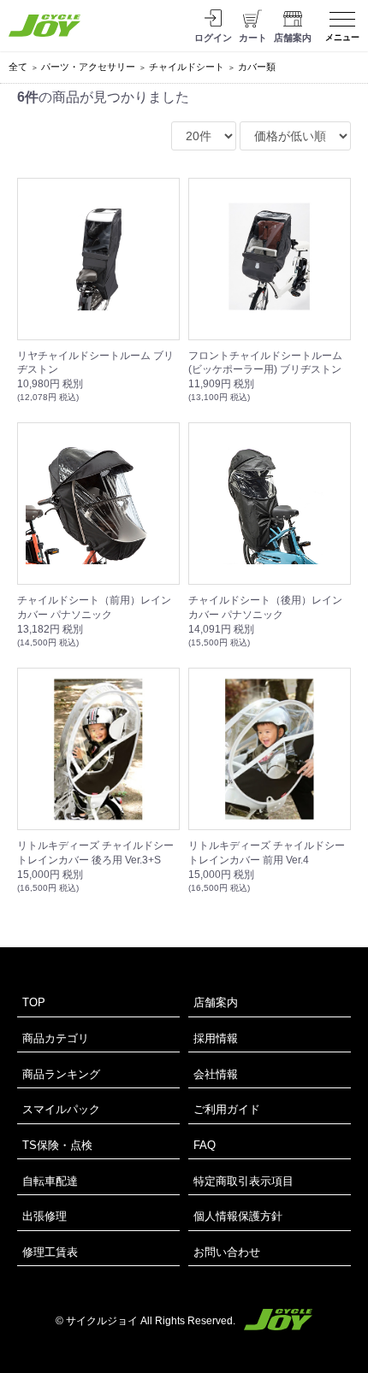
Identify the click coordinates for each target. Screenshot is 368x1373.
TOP (33, 1002)
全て (18, 67)
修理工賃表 (50, 1252)
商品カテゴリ (55, 1038)
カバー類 (257, 67)
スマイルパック (61, 1109)
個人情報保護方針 (237, 1216)
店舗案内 (215, 1002)
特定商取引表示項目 (243, 1181)
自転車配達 (50, 1181)
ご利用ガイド (226, 1109)
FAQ (204, 1145)
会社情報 (215, 1074)
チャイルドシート (186, 67)
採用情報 (215, 1038)
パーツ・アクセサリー (88, 67)
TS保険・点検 (57, 1145)
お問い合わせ (226, 1252)
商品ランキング (61, 1074)
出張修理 (44, 1216)
